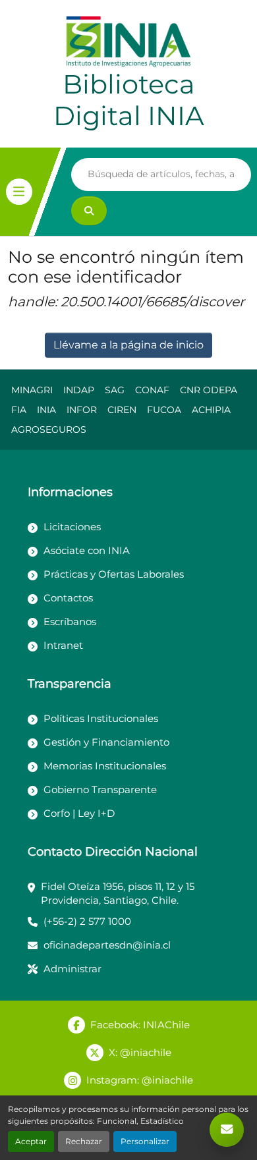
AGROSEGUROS (48, 429)
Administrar (72, 968)
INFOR (82, 410)
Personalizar (145, 1141)
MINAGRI (32, 390)
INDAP (78, 390)
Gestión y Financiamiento (106, 742)
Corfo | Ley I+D (79, 813)
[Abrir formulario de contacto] (227, 1130)
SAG (115, 390)
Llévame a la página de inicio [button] (128, 345)
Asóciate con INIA (86, 550)
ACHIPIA (211, 410)
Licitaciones (72, 526)
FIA (18, 410)
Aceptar (31, 1141)
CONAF (152, 390)
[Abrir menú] (19, 192)
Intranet (63, 645)
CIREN (121, 410)
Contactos (68, 598)
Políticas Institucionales (100, 718)
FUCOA (164, 410)
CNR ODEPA (208, 390)
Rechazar (83, 1141)
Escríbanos (69, 621)
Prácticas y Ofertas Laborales (113, 574)
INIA (46, 410)
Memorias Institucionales (104, 766)
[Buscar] (89, 210)
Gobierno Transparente (100, 789)
